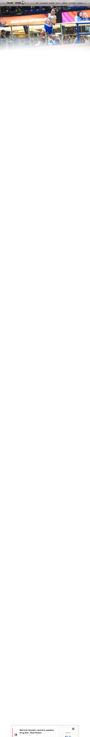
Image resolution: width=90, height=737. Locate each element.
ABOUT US (64, 3)
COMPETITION (44, 3)
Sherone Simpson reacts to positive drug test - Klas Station (36, 731)
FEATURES (51, 3)
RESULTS (58, 3)
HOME (37, 3)
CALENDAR (80, 3)
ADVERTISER (72, 3)
